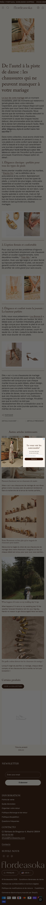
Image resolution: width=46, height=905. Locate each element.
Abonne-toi (34, 459)
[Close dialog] (43, 439)
